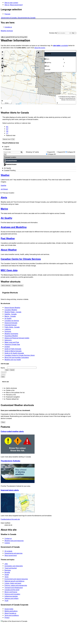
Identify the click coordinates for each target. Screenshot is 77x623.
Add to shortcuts (6, 285)
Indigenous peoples (11, 596)
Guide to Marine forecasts (13, 351)
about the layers (39, 48)
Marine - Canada (10, 316)
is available (60, 45)
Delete (3, 374)
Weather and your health (13, 359)
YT (7, 133)
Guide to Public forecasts (13, 349)
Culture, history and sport (13, 583)
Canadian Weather (11, 310)
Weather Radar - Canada (13, 312)
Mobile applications (11, 611)
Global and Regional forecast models (17, 338)
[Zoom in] (2, 52)
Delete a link (10, 390)
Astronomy (8, 340)
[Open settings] (63, 59)
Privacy (7, 617)
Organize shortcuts (17, 285)
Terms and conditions (12, 615)
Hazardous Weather (11, 336)
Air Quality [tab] (7, 168)
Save (7, 370)
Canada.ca (8, 27)
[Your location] (2, 61)
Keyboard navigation (13, 397)
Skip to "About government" (14, 5)
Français (7, 14)
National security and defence (14, 581)
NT (7, 129)
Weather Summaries (11, 333)
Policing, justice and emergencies (16, 585)
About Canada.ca (10, 613)
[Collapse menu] (75, 53)
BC (7, 127)
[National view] (2, 58)
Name (3, 368)
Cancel (12, 370)
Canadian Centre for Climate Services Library (20, 355)
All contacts (8, 551)
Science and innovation (12, 594)
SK (7, 131)
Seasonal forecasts (11, 323)
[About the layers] (2, 70)
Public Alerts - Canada (12, 327)
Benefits (7, 572)
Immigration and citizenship (14, 566)
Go (73, 33)
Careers (7, 543)
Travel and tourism (11, 568)
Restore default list (12, 399)
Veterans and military (11, 598)
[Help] (2, 67)
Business (8, 570)
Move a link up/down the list (15, 392)
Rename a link (11, 395)
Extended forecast (11, 325)
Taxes (6, 577)
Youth (6, 600)
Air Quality (8, 318)
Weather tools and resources (14, 541)
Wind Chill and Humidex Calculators (17, 357)
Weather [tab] (8, 149)
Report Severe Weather (12, 307)
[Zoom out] (2, 55)
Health (7, 574)
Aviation (7, 346)
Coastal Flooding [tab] (9, 170)
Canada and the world (12, 590)
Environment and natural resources (16, 579)
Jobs (6, 564)
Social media (9, 609)
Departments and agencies (13, 553)
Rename (4, 372)
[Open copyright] (57, 103)
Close (3, 422)
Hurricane (8, 331)
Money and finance (11, 592)
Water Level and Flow (12, 342)
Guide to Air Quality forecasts (14, 353)
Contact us (8, 538)
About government (11, 555)
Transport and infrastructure (14, 587)
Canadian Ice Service (12, 320)
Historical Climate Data (12, 344)
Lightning (8, 329)
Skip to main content (11, 3)
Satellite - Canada (11, 314)
